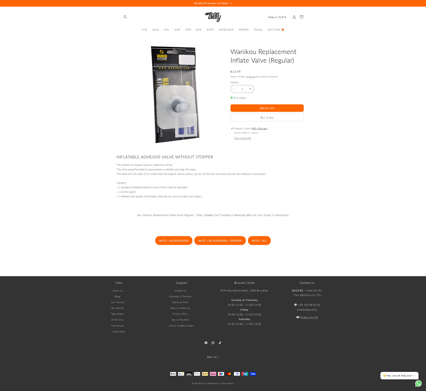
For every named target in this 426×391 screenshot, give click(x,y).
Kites (200, 215)
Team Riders (117, 313)
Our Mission (117, 302)
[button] (125, 17)
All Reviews (117, 319)
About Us (117, 290)
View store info (242, 137)
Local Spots (119, 331)
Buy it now (267, 117)
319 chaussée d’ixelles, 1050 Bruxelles (244, 290)
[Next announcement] (345, 3)
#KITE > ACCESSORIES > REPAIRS (220, 240)
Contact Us (180, 290)
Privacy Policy (180, 313)
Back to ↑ (213, 356)
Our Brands (117, 308)
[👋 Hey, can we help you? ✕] (420, 385)
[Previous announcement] (81, 3)
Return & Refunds (180, 308)
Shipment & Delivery (180, 296)
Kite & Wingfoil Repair (181, 325)
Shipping (250, 76)
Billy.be (202, 383)
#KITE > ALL (259, 240)
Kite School (117, 325)
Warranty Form (180, 302)
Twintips (225, 215)
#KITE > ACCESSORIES (173, 240)
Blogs (118, 296)
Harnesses (239, 215)
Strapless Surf (211, 215)
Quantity (234, 82)
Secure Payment (180, 319)
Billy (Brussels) (260, 128)
